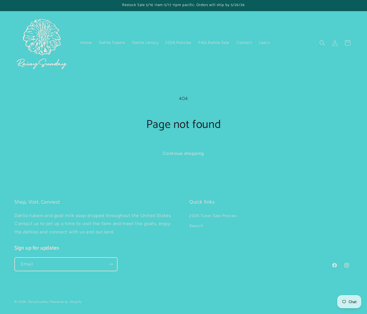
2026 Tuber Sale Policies (213, 215)
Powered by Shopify (66, 302)
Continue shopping (183, 153)
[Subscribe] (110, 264)
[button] (322, 43)
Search (196, 225)
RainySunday (38, 302)
